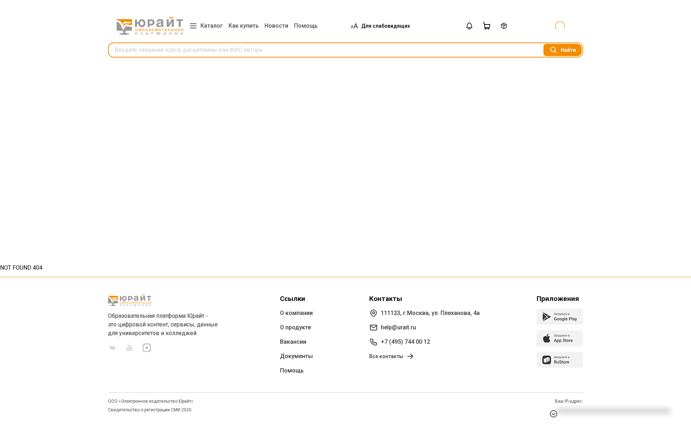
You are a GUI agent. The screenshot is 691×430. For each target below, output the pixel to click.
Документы (296, 356)
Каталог (211, 25)
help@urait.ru (398, 327)
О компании (296, 313)
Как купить (244, 25)
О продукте (295, 327)
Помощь (306, 25)
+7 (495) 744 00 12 (405, 341)
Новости (276, 25)
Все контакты (386, 356)
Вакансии (293, 341)
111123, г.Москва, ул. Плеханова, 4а (430, 313)
